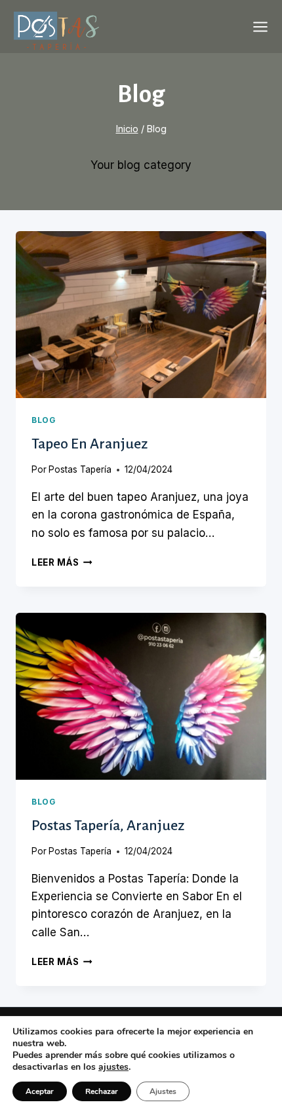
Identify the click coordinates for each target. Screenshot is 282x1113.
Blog (43, 420)
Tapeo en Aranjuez (89, 444)
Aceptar (40, 1091)
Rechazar (101, 1091)
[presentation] (141, 314)
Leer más (61, 562)
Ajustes (163, 1091)
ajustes (113, 1067)
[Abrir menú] (260, 26)
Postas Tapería (80, 469)
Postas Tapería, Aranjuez (107, 825)
